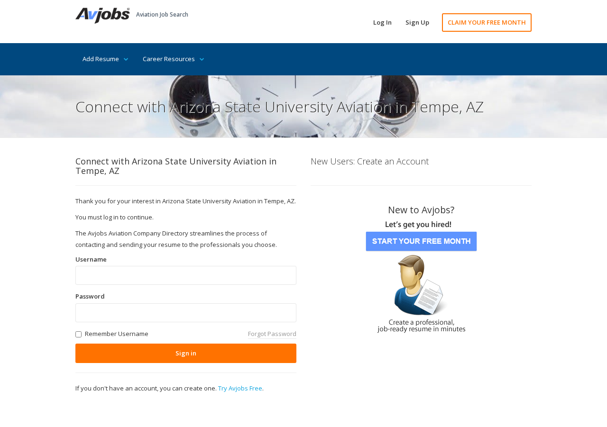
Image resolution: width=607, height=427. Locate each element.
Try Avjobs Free (240, 388)
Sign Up (417, 22)
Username (91, 259)
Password (90, 296)
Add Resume (101, 59)
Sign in (185, 353)
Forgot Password (272, 333)
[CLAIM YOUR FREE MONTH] (421, 273)
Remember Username (116, 333)
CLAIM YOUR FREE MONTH (487, 22)
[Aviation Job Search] (102, 14)
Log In (382, 22)
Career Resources (169, 59)
